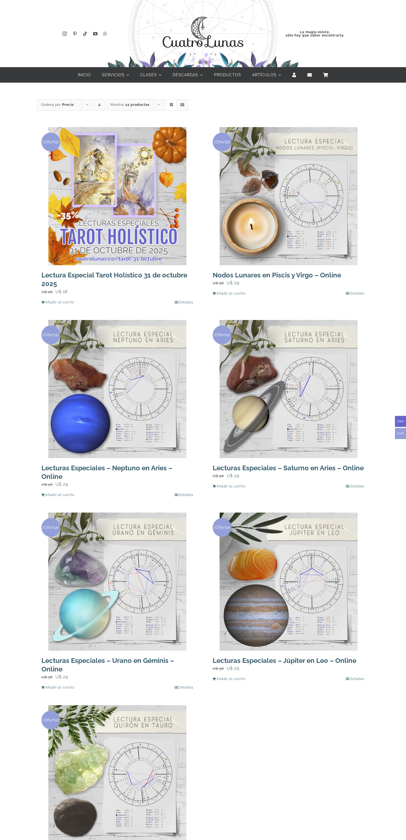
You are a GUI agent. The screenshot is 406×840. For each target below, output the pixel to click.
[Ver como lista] (182, 104)
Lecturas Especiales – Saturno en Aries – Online (288, 468)
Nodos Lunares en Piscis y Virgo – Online (277, 275)
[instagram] (64, 34)
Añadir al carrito (59, 302)
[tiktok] (85, 34)
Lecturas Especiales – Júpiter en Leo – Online (284, 661)
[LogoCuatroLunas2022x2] (203, 11)
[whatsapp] (105, 34)
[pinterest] (75, 34)
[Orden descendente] (99, 105)
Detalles (185, 302)
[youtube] (95, 34)
